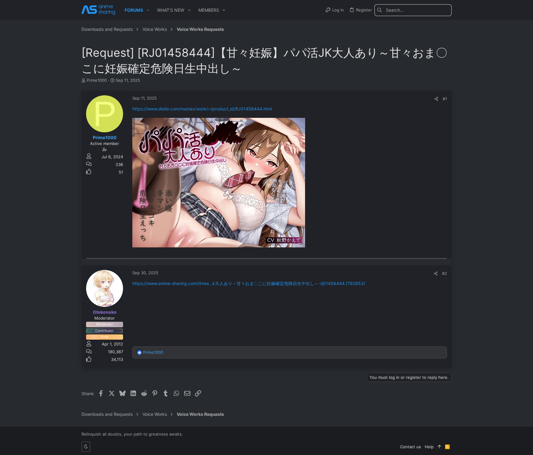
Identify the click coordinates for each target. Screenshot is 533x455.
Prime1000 (97, 80)
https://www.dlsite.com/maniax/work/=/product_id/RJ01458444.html (202, 108)
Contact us (410, 446)
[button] (148, 10)
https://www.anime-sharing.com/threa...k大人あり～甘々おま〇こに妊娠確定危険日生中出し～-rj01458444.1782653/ (248, 283)
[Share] (436, 99)
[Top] (439, 446)
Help (429, 446)
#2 (444, 273)
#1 (445, 98)
